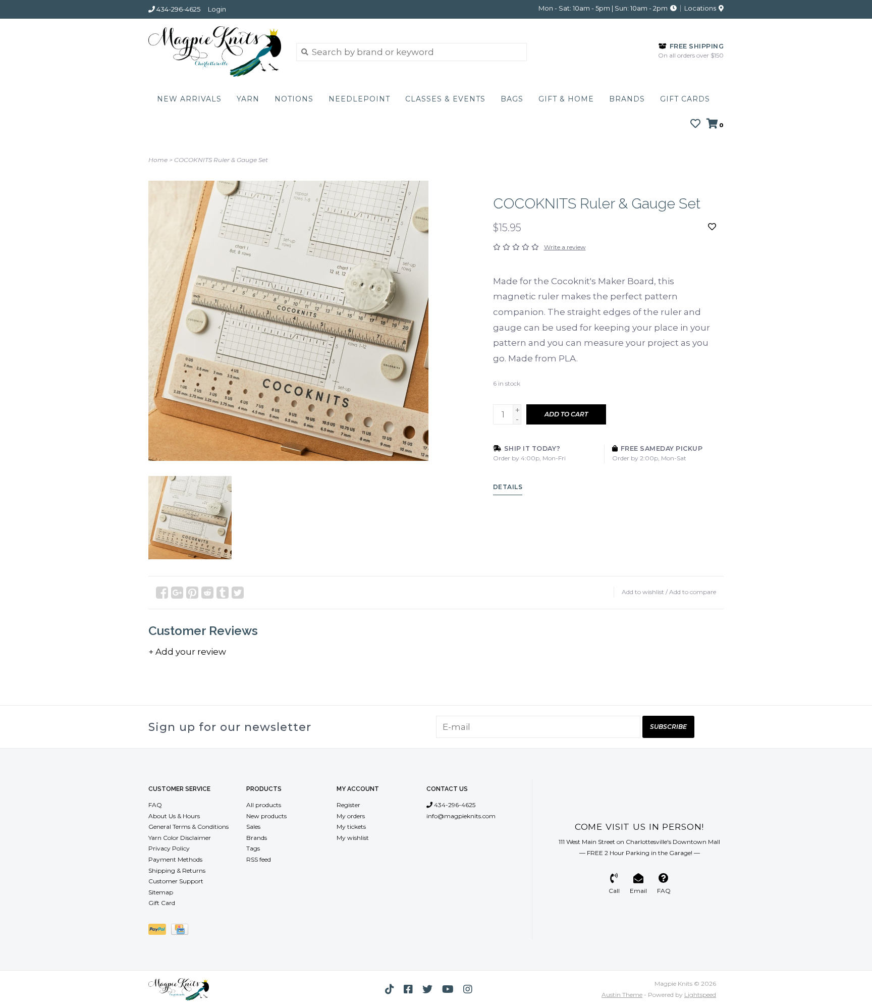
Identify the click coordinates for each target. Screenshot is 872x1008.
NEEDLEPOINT (359, 98)
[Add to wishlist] (712, 227)
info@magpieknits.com (461, 816)
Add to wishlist (643, 592)
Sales (253, 826)
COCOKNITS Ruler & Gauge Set (221, 160)
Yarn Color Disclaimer (179, 837)
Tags (253, 848)
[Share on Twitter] (238, 593)
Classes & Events (445, 98)
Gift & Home (566, 98)
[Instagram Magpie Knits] (467, 989)
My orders (351, 816)
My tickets (351, 826)
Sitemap (160, 892)
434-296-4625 (453, 805)
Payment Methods (175, 859)
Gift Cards (685, 98)
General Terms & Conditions (188, 826)
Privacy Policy (169, 848)
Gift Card (161, 903)
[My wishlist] (695, 124)
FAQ (155, 805)
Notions (294, 98)
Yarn (248, 98)
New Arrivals (189, 98)
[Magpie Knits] (214, 51)
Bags (512, 98)
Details (508, 487)
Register (348, 805)
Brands (627, 98)
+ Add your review (187, 652)
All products (263, 805)
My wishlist (353, 837)
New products (266, 816)
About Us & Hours (174, 816)
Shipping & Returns (176, 870)
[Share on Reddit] (207, 593)
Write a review (565, 247)
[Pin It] (192, 593)
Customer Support (175, 881)
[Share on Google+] (177, 593)
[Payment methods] (159, 931)
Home (158, 160)
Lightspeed (700, 994)
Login (217, 9)
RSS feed (258, 859)
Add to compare (692, 592)
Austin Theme (622, 994)
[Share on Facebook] (162, 593)
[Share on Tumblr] (222, 593)
